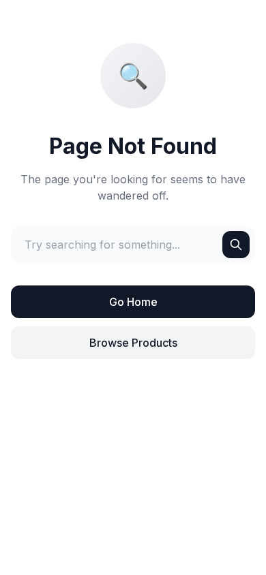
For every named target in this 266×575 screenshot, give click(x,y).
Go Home (133, 302)
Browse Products (133, 342)
